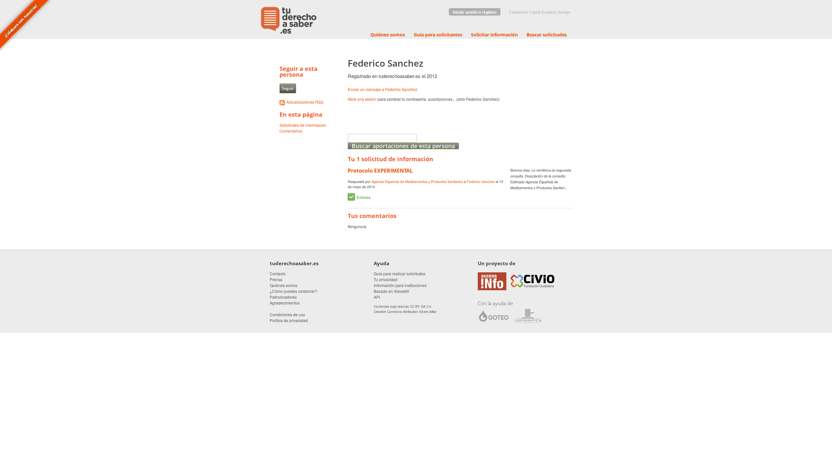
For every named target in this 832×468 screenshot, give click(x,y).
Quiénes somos (387, 35)
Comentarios (291, 131)
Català (535, 12)
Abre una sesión (362, 99)
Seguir (288, 88)
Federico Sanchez (481, 181)
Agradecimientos (285, 303)
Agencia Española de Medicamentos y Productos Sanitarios (417, 181)
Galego (563, 12)
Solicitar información (494, 35)
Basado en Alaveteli (391, 291)
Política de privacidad (289, 320)
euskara (549, 12)
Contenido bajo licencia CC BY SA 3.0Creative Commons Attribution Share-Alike (405, 309)
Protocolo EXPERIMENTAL (380, 170)
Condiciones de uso (287, 314)
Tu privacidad (385, 279)
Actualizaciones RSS (304, 102)
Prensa (276, 279)
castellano (518, 12)
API (377, 297)
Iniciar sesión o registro (475, 12)
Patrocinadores (283, 297)
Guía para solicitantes (438, 35)
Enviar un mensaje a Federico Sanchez (382, 89)
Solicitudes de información (303, 125)
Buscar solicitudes (546, 35)
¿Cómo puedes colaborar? (293, 291)
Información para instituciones (400, 285)
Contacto (278, 273)
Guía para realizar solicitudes (399, 273)
